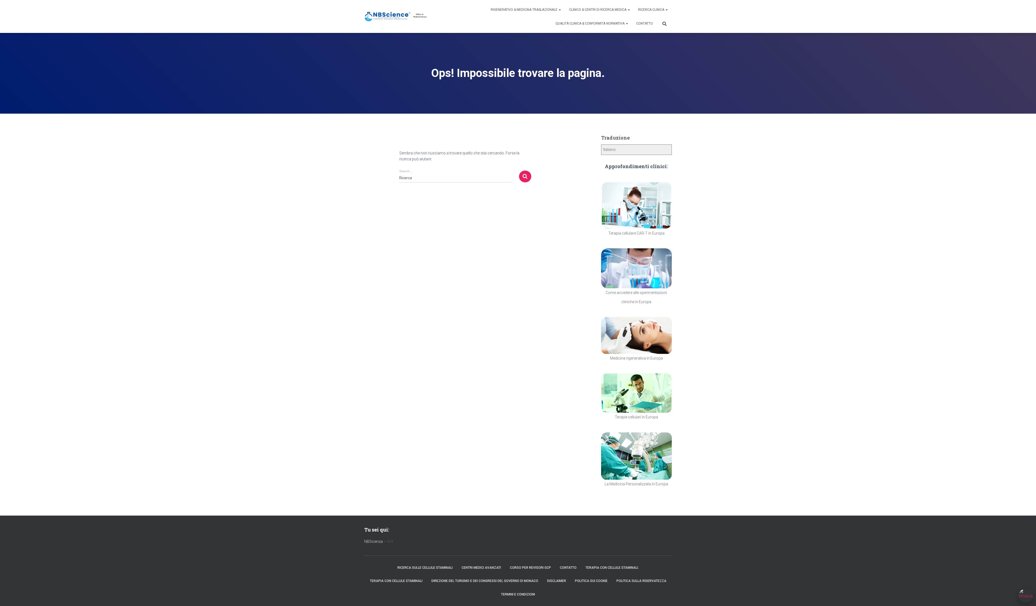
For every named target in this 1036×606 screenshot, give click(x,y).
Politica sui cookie (591, 581)
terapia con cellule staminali (396, 581)
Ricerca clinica (651, 10)
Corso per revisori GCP (530, 568)
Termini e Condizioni (518, 594)
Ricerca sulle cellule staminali (425, 568)
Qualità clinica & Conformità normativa (590, 23)
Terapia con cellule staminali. (612, 568)
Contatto (644, 23)
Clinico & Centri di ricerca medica (598, 10)
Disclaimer (556, 581)
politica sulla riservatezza (641, 581)
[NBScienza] (396, 16)
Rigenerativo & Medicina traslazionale (524, 10)
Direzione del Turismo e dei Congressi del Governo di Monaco (484, 581)
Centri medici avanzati (481, 568)
